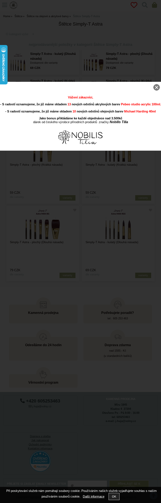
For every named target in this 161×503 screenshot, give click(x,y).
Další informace (93, 496)
